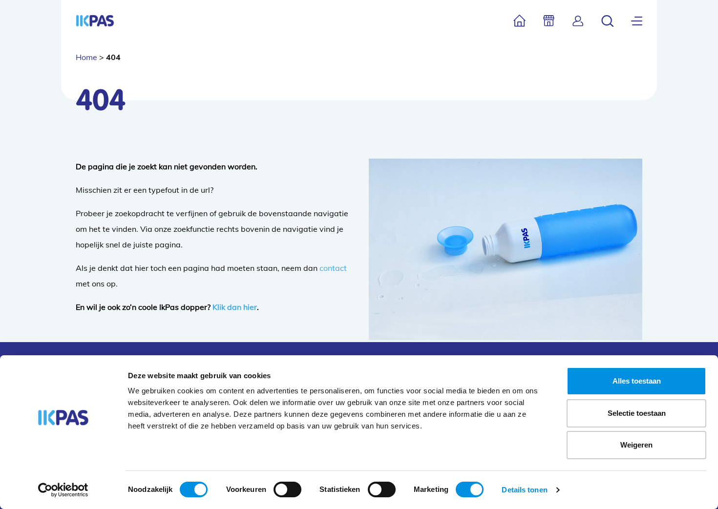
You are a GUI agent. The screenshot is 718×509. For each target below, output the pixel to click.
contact (333, 268)
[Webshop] (549, 21)
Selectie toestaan (637, 413)
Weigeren (636, 445)
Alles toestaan (636, 381)
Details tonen (524, 490)
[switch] (287, 489)
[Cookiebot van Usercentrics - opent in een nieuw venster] (63, 490)
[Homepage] (95, 21)
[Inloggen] (578, 21)
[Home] (519, 21)
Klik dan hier (234, 307)
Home (86, 57)
